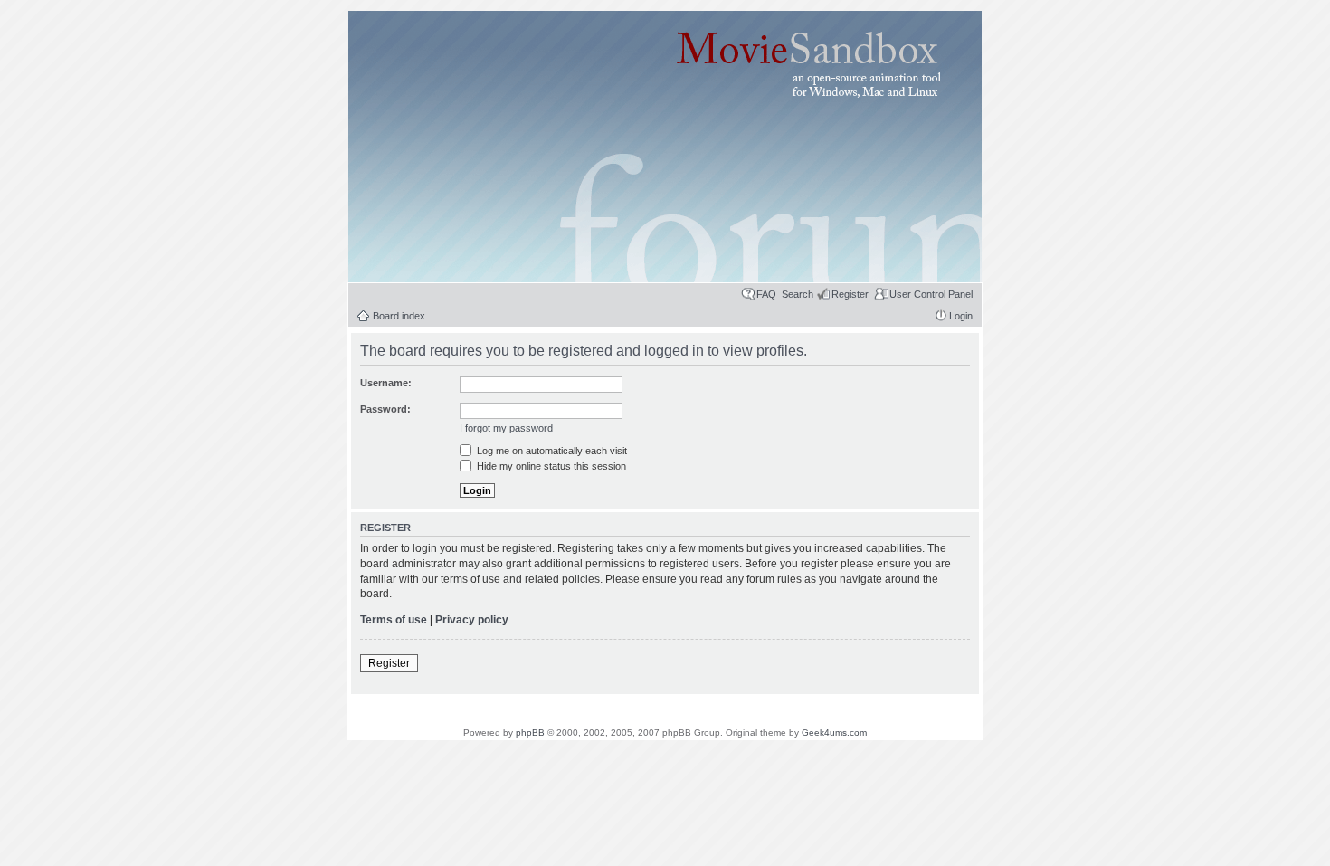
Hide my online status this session (550, 466)
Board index (399, 315)
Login (961, 315)
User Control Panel (931, 294)
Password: (385, 409)
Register (850, 294)
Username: (386, 382)
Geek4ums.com (834, 733)
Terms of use (393, 620)
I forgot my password (506, 428)
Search (797, 294)
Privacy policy (471, 620)
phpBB (530, 733)
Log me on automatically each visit (550, 450)
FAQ (766, 294)
